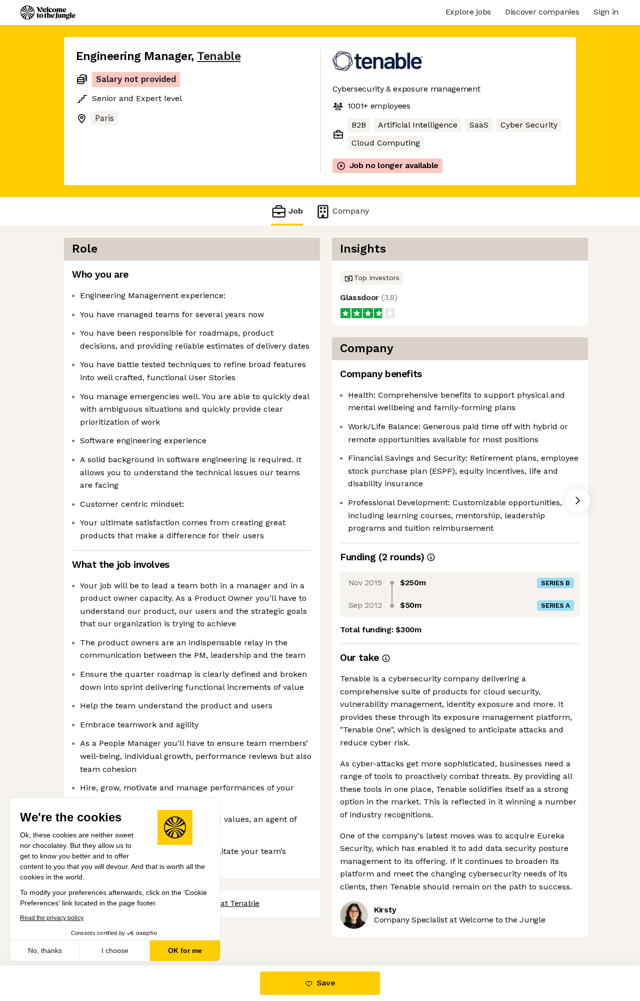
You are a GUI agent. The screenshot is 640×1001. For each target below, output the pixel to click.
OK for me (185, 950)
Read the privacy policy (52, 917)
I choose (115, 950)
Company (350, 211)
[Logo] (48, 13)
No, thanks (45, 950)
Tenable (218, 56)
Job (295, 211)
